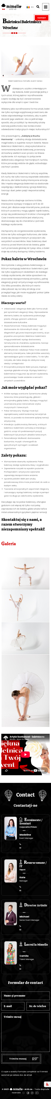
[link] (23, 1092)
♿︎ (47, 1084)
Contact (41, 17)
